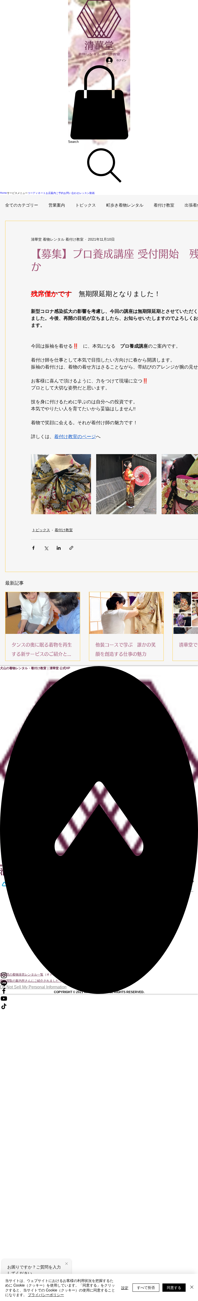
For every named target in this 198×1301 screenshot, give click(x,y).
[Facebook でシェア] (33, 547)
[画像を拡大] (61, 484)
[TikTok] (99, 1006)
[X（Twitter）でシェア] (46, 547)
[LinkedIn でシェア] (58, 547)
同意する (174, 1287)
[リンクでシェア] (71, 547)
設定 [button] (124, 1287)
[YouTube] (99, 998)
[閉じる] (192, 1287)
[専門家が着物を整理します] (42, 613)
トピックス (85, 205)
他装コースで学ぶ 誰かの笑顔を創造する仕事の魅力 (125, 649)
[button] (99, 102)
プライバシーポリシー (46, 1294)
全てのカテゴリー (21, 205)
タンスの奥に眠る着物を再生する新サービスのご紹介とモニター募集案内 (42, 650)
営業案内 (56, 205)
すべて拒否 (146, 1287)
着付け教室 (164, 205)
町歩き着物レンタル (124, 205)
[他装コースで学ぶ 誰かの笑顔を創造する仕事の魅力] (126, 613)
